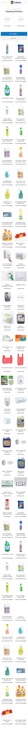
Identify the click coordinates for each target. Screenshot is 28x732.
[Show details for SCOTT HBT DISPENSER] (7, 401)
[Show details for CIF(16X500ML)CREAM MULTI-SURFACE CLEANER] (7, 131)
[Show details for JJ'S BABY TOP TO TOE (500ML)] (7, 193)
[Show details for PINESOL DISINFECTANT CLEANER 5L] (20, 318)
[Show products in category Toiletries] (7, 19)
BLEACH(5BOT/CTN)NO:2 (7, 98)
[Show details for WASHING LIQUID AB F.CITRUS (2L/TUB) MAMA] (7, 235)
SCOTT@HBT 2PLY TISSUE (7, 430)
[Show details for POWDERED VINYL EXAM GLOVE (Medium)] (20, 338)
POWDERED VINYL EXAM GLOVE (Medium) (20, 348)
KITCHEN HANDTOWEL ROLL (21, 264)
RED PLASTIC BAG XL (7, 367)
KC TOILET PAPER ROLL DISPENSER (7, 264)
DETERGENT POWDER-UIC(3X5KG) (20, 57)
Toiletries (7, 26)
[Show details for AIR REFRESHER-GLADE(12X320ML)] (20, 69)
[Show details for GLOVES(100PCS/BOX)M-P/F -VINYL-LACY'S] (20, 711)
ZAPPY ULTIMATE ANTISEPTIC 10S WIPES (7, 514)
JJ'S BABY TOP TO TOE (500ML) (7, 202)
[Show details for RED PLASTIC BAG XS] (20, 359)
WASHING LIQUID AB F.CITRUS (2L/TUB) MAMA (7, 245)
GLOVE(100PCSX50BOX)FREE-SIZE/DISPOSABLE (7, 223)
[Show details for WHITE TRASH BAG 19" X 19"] (20, 442)
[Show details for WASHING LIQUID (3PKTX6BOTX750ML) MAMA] (20, 214)
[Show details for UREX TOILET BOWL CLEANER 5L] (7, 442)
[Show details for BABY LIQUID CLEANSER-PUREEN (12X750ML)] (7, 110)
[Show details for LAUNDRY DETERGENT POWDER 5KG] (7, 276)
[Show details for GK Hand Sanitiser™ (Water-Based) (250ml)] (20, 90)
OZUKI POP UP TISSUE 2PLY (7, 327)
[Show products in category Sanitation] (20, 19)
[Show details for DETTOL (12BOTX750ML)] (20, 608)
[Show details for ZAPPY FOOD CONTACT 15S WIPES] (7, 483)
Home (8, 9)
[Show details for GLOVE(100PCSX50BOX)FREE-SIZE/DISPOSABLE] (7, 214)
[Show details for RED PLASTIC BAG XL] (7, 359)
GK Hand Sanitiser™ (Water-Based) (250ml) (21, 100)
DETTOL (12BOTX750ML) (21, 617)
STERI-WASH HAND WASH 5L (21, 430)
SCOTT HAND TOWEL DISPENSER (20, 389)
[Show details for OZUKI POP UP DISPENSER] (20, 297)
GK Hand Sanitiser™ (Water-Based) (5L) (7, 161)
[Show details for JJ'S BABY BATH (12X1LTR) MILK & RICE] (7, 172)
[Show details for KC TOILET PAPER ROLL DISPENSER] (7, 255)
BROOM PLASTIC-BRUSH (20, 244)
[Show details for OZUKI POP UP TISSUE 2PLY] (7, 318)
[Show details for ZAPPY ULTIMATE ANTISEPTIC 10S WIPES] (7, 504)
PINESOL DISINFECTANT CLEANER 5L (21, 328)
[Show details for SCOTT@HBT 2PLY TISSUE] (7, 421)
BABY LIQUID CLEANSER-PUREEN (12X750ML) (7, 120)
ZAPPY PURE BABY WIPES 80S (21, 493)
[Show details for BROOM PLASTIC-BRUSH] (20, 235)
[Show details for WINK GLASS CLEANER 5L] (20, 463)
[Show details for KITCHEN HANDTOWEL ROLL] (20, 255)
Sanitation (20, 26)
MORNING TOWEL (20, 285)
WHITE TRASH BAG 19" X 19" (21, 451)
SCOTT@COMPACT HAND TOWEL (21, 410)
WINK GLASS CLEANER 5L (20, 472)
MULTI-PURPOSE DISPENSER (7, 306)
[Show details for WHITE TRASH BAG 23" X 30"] (7, 463)
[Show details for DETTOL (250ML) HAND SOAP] (20, 131)
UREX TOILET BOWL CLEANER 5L (7, 451)
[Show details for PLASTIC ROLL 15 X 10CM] (7, 338)
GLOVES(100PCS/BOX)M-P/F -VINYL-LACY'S (20, 721)
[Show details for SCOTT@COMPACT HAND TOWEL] (20, 401)
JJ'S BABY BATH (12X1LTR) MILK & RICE (7, 183)
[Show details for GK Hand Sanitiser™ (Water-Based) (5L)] (7, 152)
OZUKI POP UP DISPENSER (20, 306)
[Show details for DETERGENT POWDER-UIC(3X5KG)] (20, 48)
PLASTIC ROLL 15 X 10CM (7, 347)
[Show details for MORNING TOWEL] (20, 276)
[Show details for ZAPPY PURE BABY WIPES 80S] (20, 483)
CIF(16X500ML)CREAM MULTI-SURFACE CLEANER (7, 141)
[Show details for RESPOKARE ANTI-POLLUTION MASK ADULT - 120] (7, 380)
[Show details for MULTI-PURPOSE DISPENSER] (7, 297)
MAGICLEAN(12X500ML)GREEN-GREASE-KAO (20, 202)
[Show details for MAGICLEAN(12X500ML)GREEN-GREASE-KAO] (20, 193)
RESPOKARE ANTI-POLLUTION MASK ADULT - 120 (7, 390)
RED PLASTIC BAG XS (20, 367)
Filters (14, 34)
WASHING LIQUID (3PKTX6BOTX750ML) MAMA (20, 224)
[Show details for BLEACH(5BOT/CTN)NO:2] (7, 90)
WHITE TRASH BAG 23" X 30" (7, 472)
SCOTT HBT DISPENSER (7, 410)
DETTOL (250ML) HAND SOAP (20, 140)
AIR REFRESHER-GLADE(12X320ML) (21, 78)
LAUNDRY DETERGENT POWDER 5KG (7, 286)
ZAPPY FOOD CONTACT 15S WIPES (7, 493)
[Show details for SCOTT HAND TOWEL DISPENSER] (20, 380)
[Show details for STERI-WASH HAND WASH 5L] (20, 421)
